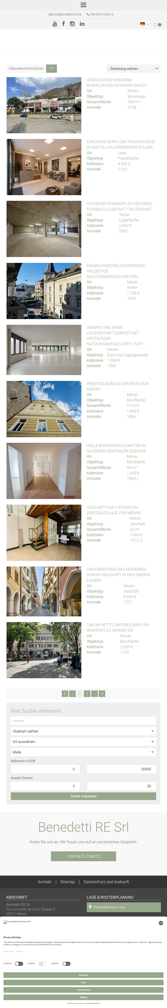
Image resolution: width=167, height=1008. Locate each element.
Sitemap (67, 881)
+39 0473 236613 (101, 14)
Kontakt (45, 881)
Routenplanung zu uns (109, 907)
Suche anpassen (84, 796)
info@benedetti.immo (67, 14)
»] (102, 694)
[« (65, 694)
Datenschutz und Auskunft (106, 881)
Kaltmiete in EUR (23, 761)
